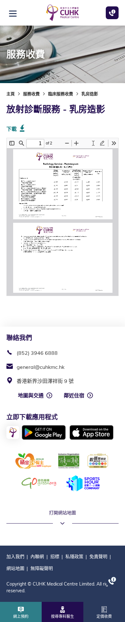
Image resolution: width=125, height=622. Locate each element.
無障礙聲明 (41, 568)
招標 (54, 556)
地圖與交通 (31, 395)
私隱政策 (74, 556)
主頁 (10, 93)
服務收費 (31, 93)
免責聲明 (98, 556)
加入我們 (15, 556)
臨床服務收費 (60, 93)
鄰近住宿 (74, 395)
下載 (11, 129)
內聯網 (37, 556)
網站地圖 (15, 568)
